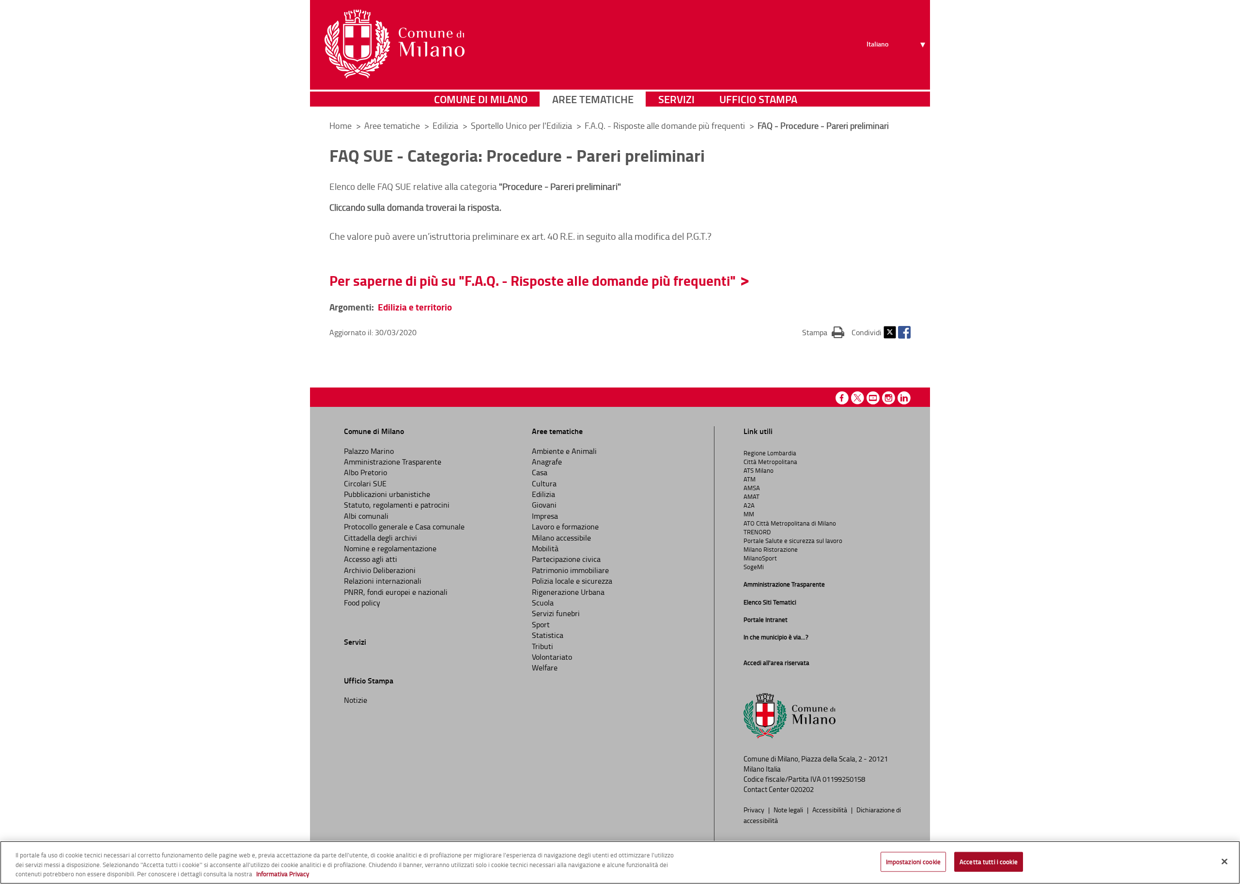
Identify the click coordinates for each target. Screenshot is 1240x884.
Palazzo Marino (369, 451)
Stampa (823, 332)
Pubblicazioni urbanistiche (387, 494)
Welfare (545, 667)
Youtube (873, 397)
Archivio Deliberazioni (380, 570)
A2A (749, 505)
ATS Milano (759, 470)
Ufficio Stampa (758, 99)
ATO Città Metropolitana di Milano (790, 523)
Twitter (890, 332)
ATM (750, 479)
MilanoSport (760, 558)
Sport (541, 624)
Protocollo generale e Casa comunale (404, 526)
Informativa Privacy (282, 873)
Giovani (544, 504)
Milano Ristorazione (771, 549)
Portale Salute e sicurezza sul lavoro (793, 540)
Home (340, 125)
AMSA (752, 487)
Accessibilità (830, 809)
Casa (539, 472)
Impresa (545, 516)
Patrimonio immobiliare (570, 570)
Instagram (888, 397)
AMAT (752, 496)
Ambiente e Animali (564, 451)
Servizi (676, 99)
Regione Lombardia (770, 453)
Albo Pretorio (365, 472)
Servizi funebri (556, 613)
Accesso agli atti (370, 559)
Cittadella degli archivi (380, 537)
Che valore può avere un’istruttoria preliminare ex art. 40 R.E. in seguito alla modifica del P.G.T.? (520, 236)
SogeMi (754, 566)
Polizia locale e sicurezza (572, 580)
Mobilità (545, 548)
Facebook (904, 332)
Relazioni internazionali (382, 580)
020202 (802, 789)
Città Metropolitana (770, 461)
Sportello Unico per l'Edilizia (522, 125)
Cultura (544, 483)
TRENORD (757, 531)
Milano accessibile (561, 537)
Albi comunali (366, 516)
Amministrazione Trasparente (392, 461)
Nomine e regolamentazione (390, 548)
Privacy (755, 809)
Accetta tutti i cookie (989, 861)
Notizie (355, 700)
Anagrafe (547, 461)
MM (749, 514)
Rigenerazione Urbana (568, 592)
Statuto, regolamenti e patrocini (397, 504)
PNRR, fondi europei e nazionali (396, 592)
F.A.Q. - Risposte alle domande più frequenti (666, 125)
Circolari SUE (365, 483)
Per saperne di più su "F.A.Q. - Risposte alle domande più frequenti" (532, 280)
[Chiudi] (1224, 861)
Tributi (542, 646)
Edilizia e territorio (415, 306)
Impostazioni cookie (913, 861)
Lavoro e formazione (565, 526)
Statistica (547, 635)
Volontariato (552, 656)
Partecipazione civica (566, 559)
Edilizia (446, 125)
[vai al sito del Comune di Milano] (395, 44)
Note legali (789, 809)
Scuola (543, 602)
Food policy (362, 602)
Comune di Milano (480, 99)
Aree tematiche (593, 99)
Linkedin (904, 397)
